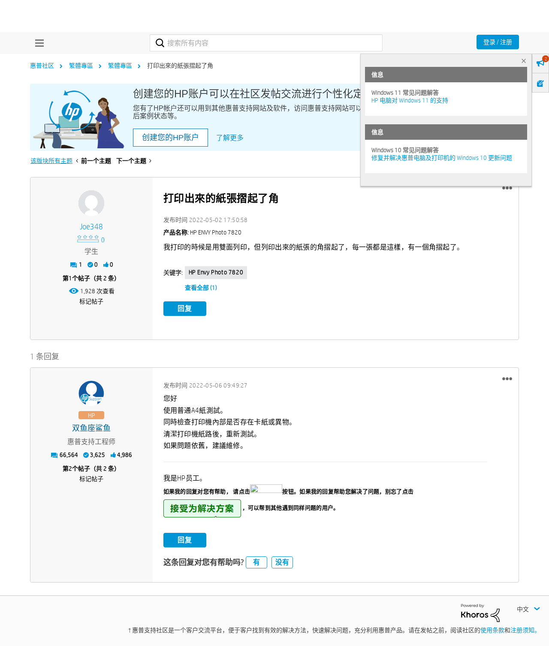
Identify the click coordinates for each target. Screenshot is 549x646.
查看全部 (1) (201, 287)
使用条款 (492, 630)
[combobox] (266, 42)
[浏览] (37, 43)
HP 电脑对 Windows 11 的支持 (409, 100)
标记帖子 (91, 301)
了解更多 (230, 137)
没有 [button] (282, 562)
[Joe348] (91, 203)
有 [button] (256, 562)
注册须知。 (525, 630)
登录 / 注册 (497, 42)
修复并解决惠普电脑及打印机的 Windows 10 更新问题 (441, 158)
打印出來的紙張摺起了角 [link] (180, 65)
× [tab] (523, 61)
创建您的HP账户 (170, 137)
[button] (507, 188)
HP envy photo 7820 (216, 272)
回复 (185, 308)
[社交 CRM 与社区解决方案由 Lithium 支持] (480, 612)
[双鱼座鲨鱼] (91, 393)
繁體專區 (81, 65)
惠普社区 (42, 65)
